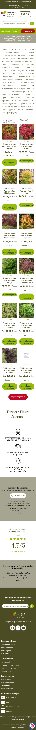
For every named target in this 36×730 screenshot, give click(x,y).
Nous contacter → (18, 514)
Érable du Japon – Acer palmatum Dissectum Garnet (26, 281)
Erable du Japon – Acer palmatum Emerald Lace (26, 370)
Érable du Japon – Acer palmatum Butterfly (9, 325)
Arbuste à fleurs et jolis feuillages (19, 39)
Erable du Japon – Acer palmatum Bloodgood (9, 370)
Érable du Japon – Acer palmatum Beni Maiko (9, 146)
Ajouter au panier (26, 161)
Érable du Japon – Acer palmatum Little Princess (9, 191)
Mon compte (6, 680)
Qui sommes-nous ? (8, 645)
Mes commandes (7, 683)
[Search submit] (32, 23)
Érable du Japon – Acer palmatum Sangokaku (26, 236)
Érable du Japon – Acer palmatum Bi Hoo (26, 191)
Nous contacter (7, 689)
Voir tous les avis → (18, 551)
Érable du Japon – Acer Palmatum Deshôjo (26, 146)
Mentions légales (5, 717)
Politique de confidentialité (20, 717)
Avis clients (5, 654)
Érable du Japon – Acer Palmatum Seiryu (9, 281)
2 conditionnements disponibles (9, 207)
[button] (33, 14)
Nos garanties (6, 662)
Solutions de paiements (10, 665)
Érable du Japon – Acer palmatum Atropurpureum (9, 236)
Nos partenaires (7, 671)
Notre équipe (6, 651)
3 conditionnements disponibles (9, 162)
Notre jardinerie (7, 648)
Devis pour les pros (8, 668)
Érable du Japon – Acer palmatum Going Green (26, 325)
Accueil (7, 37)
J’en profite (28, 31)
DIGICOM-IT (21, 727)
